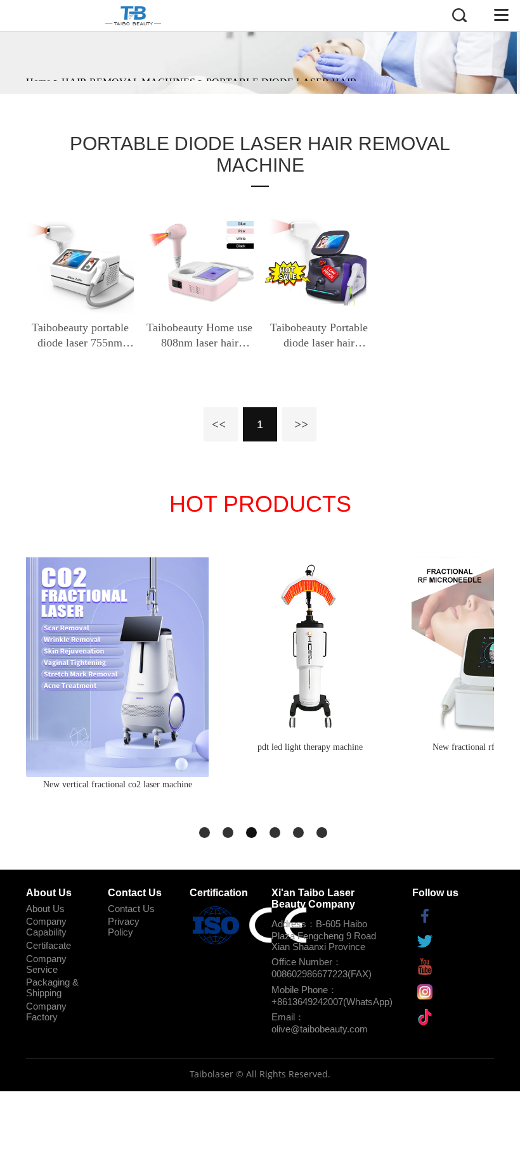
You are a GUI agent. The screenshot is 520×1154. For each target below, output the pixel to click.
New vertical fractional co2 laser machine (117, 784)
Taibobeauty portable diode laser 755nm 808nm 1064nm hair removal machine (80, 335)
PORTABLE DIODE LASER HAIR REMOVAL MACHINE (260, 154)
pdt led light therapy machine (310, 747)
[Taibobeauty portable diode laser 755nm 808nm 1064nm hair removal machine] (80, 260)
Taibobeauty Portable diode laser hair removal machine (319, 335)
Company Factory (46, 1011)
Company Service (46, 964)
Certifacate (48, 945)
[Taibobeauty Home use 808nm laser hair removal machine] (199, 260)
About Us (45, 908)
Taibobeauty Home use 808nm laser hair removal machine (199, 335)
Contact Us (131, 908)
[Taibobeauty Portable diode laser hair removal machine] (319, 260)
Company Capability (46, 926)
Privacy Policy (124, 926)
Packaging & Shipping (52, 987)
